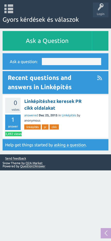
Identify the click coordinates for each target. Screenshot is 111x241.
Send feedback (15, 158)
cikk (54, 127)
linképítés (32, 127)
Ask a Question (47, 40)
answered (31, 115)
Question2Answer (32, 166)
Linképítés (69, 115)
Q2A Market (34, 163)
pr (45, 127)
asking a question (70, 144)
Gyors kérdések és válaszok (41, 19)
